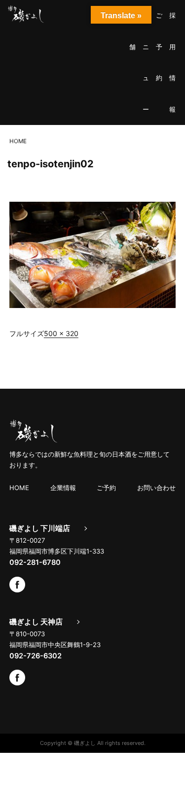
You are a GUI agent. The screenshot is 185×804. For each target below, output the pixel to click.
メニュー (146, 62)
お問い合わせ (156, 488)
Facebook (17, 584)
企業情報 (63, 488)
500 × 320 (61, 333)
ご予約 (159, 46)
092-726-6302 (35, 655)
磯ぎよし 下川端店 (39, 528)
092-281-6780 (35, 562)
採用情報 (172, 62)
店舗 (132, 31)
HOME (19, 488)
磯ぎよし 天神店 (36, 622)
